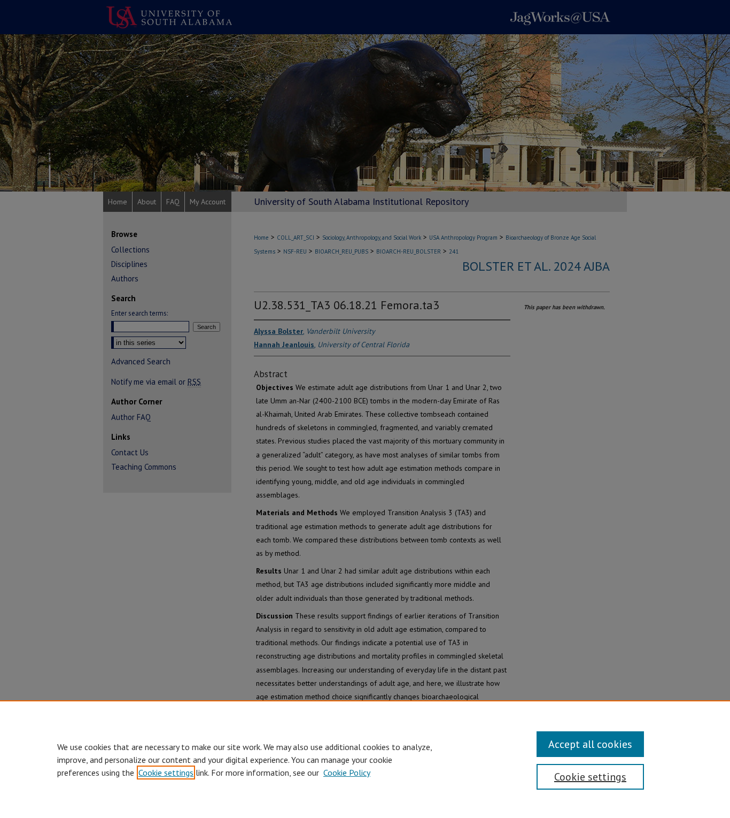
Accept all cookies (590, 744)
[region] (365, 759)
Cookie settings (165, 772)
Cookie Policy (346, 772)
